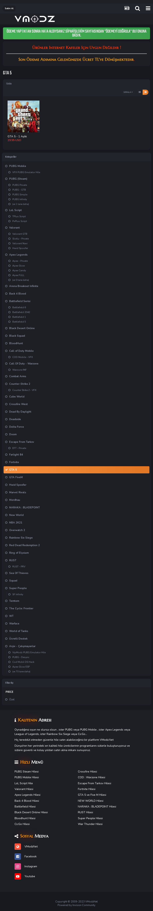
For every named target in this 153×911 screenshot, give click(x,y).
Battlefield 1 (19, 317)
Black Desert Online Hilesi (31, 812)
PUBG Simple (19, 194)
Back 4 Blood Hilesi (27, 801)
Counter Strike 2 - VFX (24, 390)
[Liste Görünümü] (140, 92)
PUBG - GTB (19, 189)
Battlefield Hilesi (25, 806)
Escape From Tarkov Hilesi (94, 783)
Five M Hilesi (98, 795)
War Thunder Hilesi (90, 824)
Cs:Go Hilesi (22, 824)
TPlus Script (19, 216)
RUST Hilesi (85, 812)
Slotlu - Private (20, 238)
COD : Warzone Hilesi (91, 777)
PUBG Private (19, 185)
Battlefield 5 (19, 321)
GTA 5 (82, 795)
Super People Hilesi (90, 818)
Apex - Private (20, 261)
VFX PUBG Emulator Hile (26, 172)
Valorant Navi (19, 243)
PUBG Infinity (19, 199)
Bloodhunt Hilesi (25, 818)
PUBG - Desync (20, 657)
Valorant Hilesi (24, 789)
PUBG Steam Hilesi (27, 771)
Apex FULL (18, 275)
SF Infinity (17, 594)
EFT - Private (19, 448)
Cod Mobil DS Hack (23, 662)
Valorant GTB (19, 234)
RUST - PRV (18, 566)
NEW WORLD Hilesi (90, 801)
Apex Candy (19, 270)
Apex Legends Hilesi (27, 795)
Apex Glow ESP (21, 666)
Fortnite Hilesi (86, 789)
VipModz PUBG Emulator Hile (29, 652)
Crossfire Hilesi (87, 771)
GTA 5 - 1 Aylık (17, 136)
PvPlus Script (19, 221)
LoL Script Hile (24, 783)
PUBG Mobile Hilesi (27, 777)
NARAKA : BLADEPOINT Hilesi (97, 806)
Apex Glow (18, 265)
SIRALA (127, 92)
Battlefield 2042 (21, 312)
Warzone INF (19, 369)
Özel (12, 699)
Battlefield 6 (19, 307)
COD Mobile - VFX (22, 357)
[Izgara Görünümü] (145, 92)
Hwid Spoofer (20, 248)
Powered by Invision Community (76, 905)
